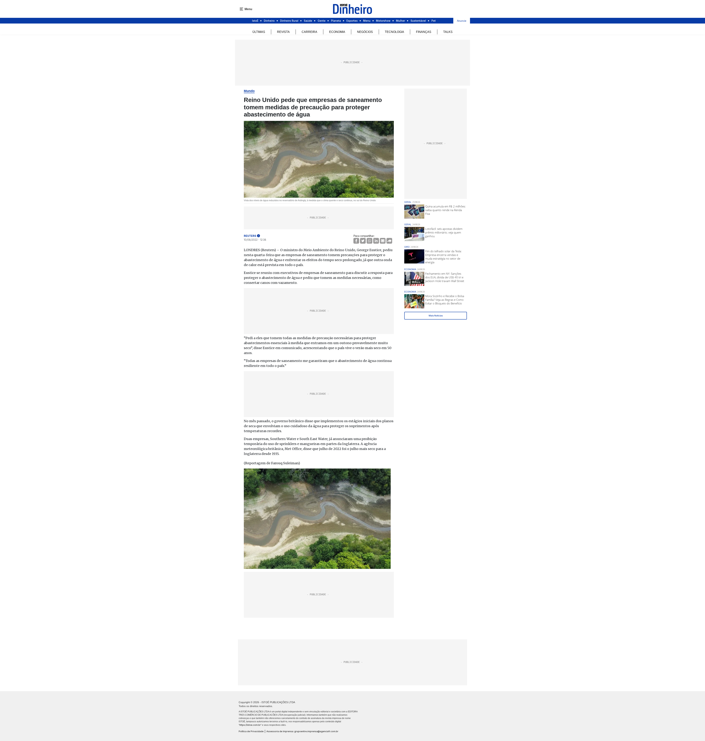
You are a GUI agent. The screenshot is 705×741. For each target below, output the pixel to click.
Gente (322, 20)
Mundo (249, 91)
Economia (337, 31)
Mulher (400, 20)
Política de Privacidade (251, 731)
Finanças (423, 31)
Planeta (336, 20)
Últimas (258, 31)
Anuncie (461, 20)
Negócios (365, 31)
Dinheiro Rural (289, 20)
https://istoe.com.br (250, 725)
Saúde (308, 20)
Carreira (309, 31)
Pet (433, 20)
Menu (366, 20)
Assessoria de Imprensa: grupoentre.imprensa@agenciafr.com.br (302, 731)
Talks (448, 31)
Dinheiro (269, 20)
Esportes (352, 20)
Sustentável (418, 20)
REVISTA (283, 31)
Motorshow (383, 20)
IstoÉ (255, 20)
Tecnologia (394, 31)
